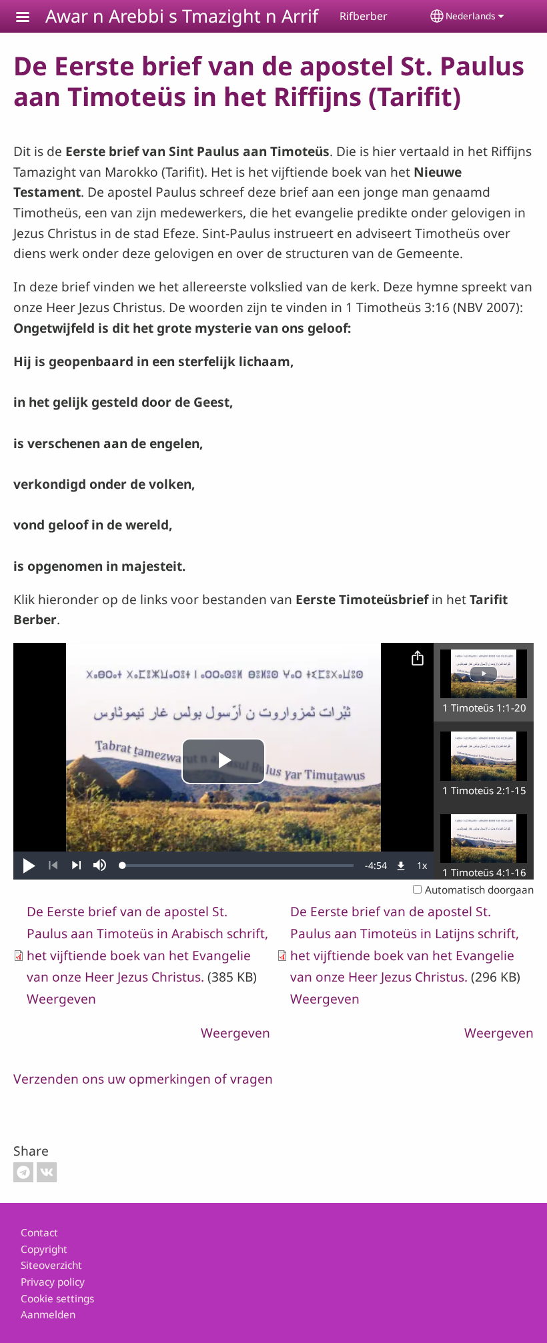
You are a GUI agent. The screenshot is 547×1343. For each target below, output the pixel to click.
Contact (39, 1233)
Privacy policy (53, 1282)
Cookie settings (57, 1299)
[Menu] (30, 18)
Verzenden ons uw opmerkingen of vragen (143, 1079)
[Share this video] (417, 658)
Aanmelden (48, 1315)
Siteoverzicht (51, 1265)
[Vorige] (53, 866)
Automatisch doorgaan (479, 890)
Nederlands (471, 15)
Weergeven (61, 999)
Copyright (44, 1249)
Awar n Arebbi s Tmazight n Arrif (181, 15)
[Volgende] (76, 866)
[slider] (238, 865)
